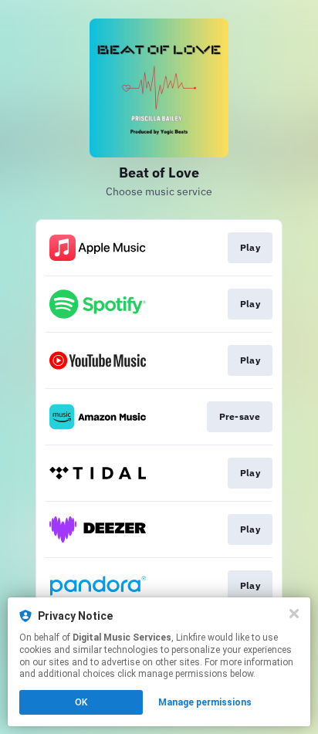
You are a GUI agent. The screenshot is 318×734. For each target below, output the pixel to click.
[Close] (294, 613)
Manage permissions (205, 702)
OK (81, 702)
